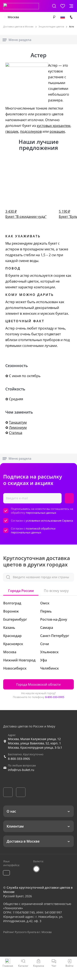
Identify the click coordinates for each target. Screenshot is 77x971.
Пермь (46, 611)
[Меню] (71, 6)
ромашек (57, 131)
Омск (44, 603)
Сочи (44, 643)
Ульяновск (49, 652)
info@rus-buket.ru (21, 770)
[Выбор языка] (62, 17)
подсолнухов (31, 131)
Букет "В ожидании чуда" (25, 214)
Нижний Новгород (19, 660)
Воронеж (11, 611)
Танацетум (18, 422)
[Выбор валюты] (54, 17)
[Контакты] (71, 17)
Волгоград (12, 603)
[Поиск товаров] (54, 6)
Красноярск (13, 643)
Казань (9, 627)
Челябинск (49, 668)
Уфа (43, 660)
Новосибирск (15, 668)
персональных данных (41, 513)
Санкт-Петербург (54, 635)
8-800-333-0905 (54, 697)
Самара (46, 627)
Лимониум (18, 427)
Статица (15, 432)
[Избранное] (62, 6)
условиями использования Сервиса (49, 520)
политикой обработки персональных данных (33, 530)
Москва (13, 17)
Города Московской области (38, 684)
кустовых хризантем (53, 125)
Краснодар (12, 635)
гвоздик (11, 131)
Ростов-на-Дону (53, 619)
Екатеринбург (15, 619)
